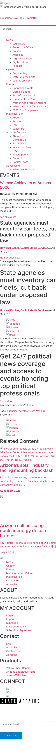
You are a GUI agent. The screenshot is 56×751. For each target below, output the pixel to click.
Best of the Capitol (23, 95)
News (9, 39)
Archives (17, 121)
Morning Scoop (21, 91)
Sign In (6, 3)
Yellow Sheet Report (18, 668)
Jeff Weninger (38, 410)
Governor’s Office (22, 47)
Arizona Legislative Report (21, 671)
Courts (16, 51)
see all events (8, 216)
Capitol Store (20, 161)
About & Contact (16, 132)
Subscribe (18, 128)
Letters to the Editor (24, 76)
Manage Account (16, 626)
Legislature (18, 43)
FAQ (14, 124)
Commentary (20, 73)
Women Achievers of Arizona (29, 102)
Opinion (10, 69)
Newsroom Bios (21, 147)
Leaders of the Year (24, 99)
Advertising (13, 165)
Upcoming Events (22, 88)
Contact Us (19, 139)
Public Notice (14, 576)
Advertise (12, 584)
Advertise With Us (23, 169)
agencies (14, 257)
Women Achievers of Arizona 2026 (25, 185)
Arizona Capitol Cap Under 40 (30, 106)
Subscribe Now (9, 17)
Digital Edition (20, 62)
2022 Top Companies (25, 110)
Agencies (17, 54)
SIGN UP (11, 735)
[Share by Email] (10, 334)
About (16, 117)
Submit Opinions (22, 80)
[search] (2, 24)
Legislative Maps (22, 58)
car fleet (24, 410)
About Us (17, 136)
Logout (10, 619)
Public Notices (14, 113)
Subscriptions (20, 154)
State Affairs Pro (16, 675)
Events (10, 84)
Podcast (17, 65)
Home (3, 257)
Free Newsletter (28, 17)
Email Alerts (19, 143)
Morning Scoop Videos (19, 573)
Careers (17, 158)
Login (30, 405)
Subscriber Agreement (19, 630)
